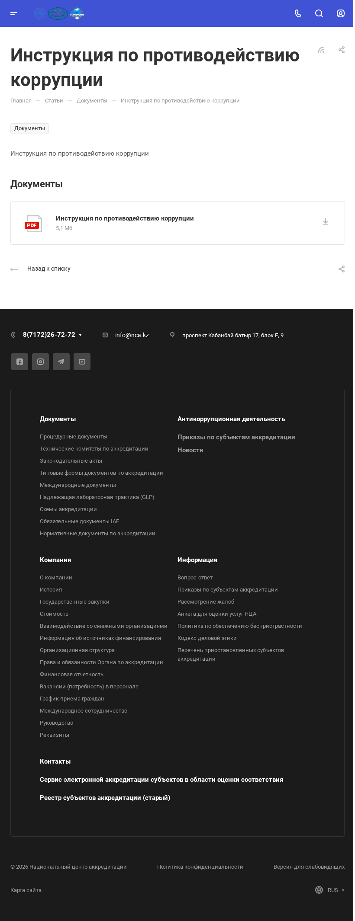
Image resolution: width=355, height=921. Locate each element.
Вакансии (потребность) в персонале (89, 686)
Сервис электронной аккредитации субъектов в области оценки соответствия (161, 779)
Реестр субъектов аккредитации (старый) (105, 798)
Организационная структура (77, 650)
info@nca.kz (132, 335)
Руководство (56, 723)
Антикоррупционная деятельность (231, 419)
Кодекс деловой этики (207, 638)
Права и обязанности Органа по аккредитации (101, 662)
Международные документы (78, 485)
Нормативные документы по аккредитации (97, 533)
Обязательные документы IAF (79, 521)
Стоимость (54, 614)
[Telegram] (61, 361)
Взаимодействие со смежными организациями (104, 626)
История (51, 589)
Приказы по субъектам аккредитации (236, 437)
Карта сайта (26, 890)
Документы (58, 419)
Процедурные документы (73, 436)
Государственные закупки (75, 601)
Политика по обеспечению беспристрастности (240, 626)
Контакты (55, 761)
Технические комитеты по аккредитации (94, 448)
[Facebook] (19, 361)
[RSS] (321, 49)
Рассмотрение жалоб (206, 601)
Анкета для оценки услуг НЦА (217, 614)
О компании (56, 577)
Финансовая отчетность (71, 674)
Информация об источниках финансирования (100, 638)
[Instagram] (40, 361)
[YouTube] (82, 361)
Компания (55, 560)
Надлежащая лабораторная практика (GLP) (97, 497)
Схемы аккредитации (68, 509)
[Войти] (341, 14)
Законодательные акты (71, 460)
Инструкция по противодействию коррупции (125, 218)
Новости (190, 450)
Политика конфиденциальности (200, 866)
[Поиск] (319, 14)
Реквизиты (54, 735)
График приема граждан (72, 698)
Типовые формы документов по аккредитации (101, 473)
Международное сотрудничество (83, 710)
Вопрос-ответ (195, 577)
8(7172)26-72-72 (49, 335)
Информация (197, 560)
